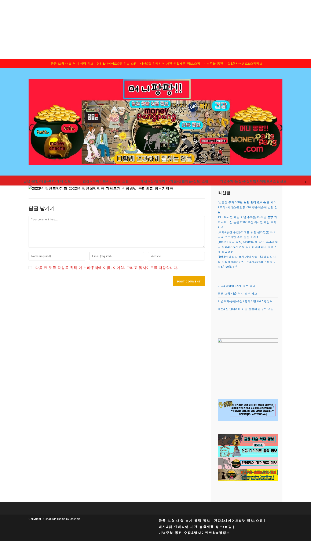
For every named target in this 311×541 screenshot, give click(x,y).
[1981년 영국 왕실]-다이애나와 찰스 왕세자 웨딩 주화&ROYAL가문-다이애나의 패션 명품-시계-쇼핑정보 (248, 246)
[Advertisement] (127, 29)
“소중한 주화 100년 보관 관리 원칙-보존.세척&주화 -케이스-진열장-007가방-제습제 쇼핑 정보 (247, 207)
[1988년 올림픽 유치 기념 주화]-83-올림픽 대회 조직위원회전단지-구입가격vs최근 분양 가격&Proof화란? (247, 261)
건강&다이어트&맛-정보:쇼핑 (117, 63)
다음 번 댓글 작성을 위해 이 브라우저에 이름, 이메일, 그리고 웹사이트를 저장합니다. (107, 268)
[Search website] (307, 182)
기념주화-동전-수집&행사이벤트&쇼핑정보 (233, 63)
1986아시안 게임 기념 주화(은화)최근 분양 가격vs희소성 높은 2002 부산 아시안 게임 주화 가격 (247, 222)
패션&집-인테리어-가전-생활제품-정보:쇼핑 (170, 63)
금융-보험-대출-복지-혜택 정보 (72, 63)
